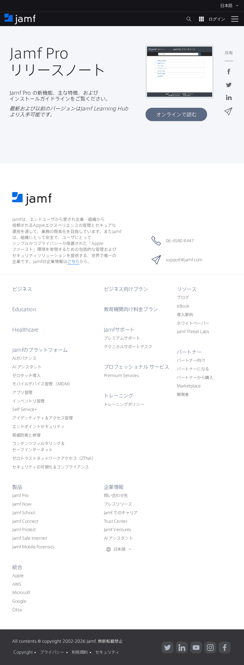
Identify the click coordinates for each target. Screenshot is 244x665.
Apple (18, 576)
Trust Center (115, 521)
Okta (16, 610)
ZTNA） (54, 458)
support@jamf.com (184, 260)
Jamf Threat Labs (193, 332)
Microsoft (21, 592)
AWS (16, 584)
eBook (183, 306)
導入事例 (185, 315)
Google (19, 601)
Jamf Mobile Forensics (33, 547)
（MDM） (42, 384)
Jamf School (23, 513)
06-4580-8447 (180, 241)
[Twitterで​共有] (228, 88)
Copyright (22, 652)
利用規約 (80, 652)
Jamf (40, 349)
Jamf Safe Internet (29, 538)
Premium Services (121, 375)
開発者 (183, 394)
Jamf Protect (24, 530)
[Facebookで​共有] (228, 75)
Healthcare (25, 329)
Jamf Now (21, 504)
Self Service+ (24, 409)
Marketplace (189, 386)
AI (24, 358)
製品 (17, 487)
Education (24, 309)
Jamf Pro (20, 495)
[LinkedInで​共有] (228, 101)
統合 (17, 567)
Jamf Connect (25, 521)
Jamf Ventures (117, 530)
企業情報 (113, 487)
